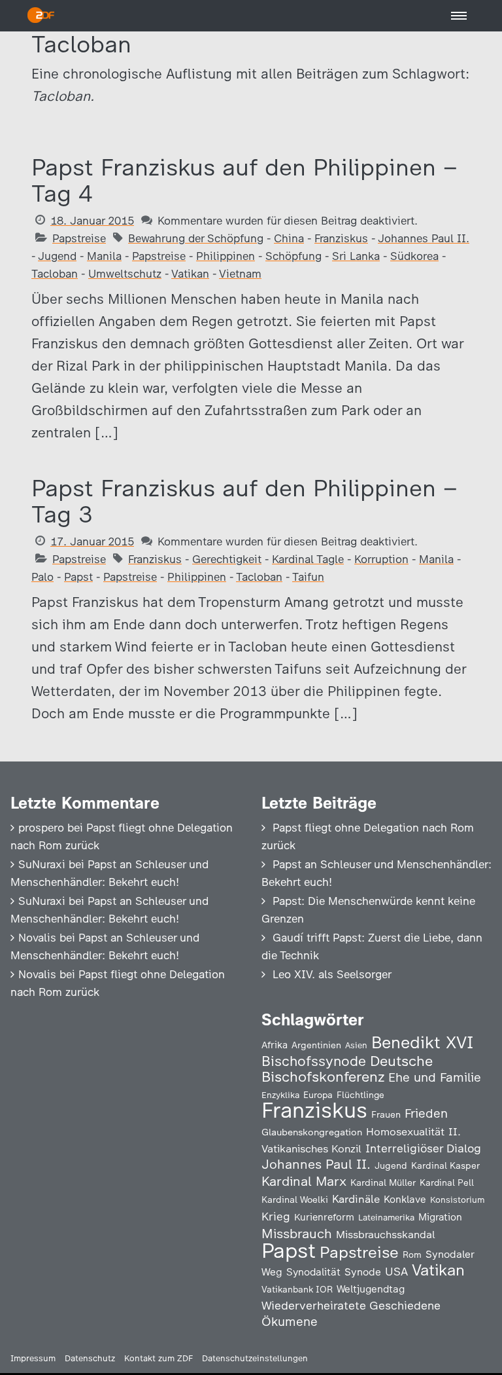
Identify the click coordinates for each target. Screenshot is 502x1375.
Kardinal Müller (383, 1182)
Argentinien (316, 1045)
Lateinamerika (386, 1217)
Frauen (386, 1114)
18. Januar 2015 (92, 220)
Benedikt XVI (422, 1042)
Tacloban (54, 273)
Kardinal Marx (303, 1181)
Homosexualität (405, 1131)
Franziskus (341, 238)
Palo (42, 576)
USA (396, 1271)
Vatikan (190, 273)
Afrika (274, 1045)
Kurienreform (324, 1217)
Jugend (57, 256)
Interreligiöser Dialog (423, 1148)
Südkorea (414, 256)
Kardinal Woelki (294, 1199)
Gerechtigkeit (226, 559)
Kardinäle (356, 1198)
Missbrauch (296, 1233)
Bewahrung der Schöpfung (195, 238)
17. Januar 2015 (92, 541)
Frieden (426, 1113)
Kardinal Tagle (308, 559)
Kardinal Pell (447, 1182)
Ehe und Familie (434, 1077)
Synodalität (313, 1272)
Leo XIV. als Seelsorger (332, 974)
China (289, 238)
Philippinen (225, 256)
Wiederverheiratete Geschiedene (351, 1305)
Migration (440, 1217)
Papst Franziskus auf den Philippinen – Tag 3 (244, 501)
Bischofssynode (313, 1061)
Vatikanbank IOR (297, 1289)
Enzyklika (280, 1095)
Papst (78, 576)
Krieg (275, 1216)
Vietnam (240, 273)
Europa (318, 1095)
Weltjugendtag (371, 1289)
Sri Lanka (356, 256)
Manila (104, 256)
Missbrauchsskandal (385, 1234)
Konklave (405, 1199)
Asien (356, 1045)
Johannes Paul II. (423, 238)
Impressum (33, 1358)
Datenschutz (90, 1358)
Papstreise (79, 238)
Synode (362, 1272)
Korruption (381, 559)
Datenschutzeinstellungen (255, 1358)
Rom (412, 1254)
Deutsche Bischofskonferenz (347, 1069)
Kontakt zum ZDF (158, 1358)
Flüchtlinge (360, 1095)
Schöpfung (293, 256)
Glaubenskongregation (311, 1132)
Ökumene (289, 1321)
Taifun (308, 576)
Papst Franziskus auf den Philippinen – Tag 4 (244, 180)
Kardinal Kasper (445, 1165)
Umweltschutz (124, 273)
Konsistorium (457, 1199)
